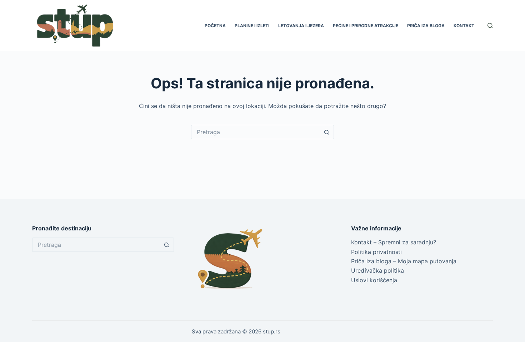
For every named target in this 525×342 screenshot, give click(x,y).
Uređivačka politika (377, 270)
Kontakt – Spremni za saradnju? (393, 242)
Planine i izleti (252, 25)
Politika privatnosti (376, 251)
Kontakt (464, 25)
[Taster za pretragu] (327, 132)
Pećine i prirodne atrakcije (365, 25)
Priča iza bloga (426, 25)
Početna (215, 25)
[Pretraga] (490, 25)
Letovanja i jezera (301, 25)
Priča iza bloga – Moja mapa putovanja (403, 261)
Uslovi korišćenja (374, 280)
